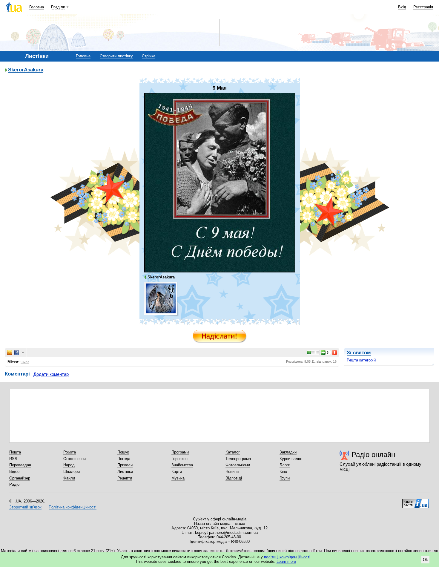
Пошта (15, 452)
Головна (36, 7)
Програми (180, 452)
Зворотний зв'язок (25, 507)
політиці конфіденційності (287, 557)
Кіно (283, 471)
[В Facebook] (16, 352)
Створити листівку (116, 56)
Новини (232, 471)
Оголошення (74, 458)
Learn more (286, 561)
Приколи (125, 465)
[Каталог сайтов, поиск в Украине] (415, 501)
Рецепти (124, 478)
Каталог (232, 452)
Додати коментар (51, 374)
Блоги (285, 465)
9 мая (25, 362)
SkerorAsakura (25, 70)
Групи (285, 478)
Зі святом (359, 352)
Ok (425, 559)
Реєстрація (423, 7)
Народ (69, 465)
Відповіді (233, 478)
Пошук (123, 452)
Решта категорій (361, 360)
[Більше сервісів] (23, 352)
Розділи (58, 7)
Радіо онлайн (373, 454)
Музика (178, 478)
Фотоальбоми (237, 465)
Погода (123, 458)
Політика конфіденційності (72, 507)
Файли (69, 478)
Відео (14, 471)
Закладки (288, 452)
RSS (13, 458)
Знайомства (182, 465)
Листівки (125, 471)
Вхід (402, 7)
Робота (69, 452)
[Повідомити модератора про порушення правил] (335, 352)
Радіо (14, 484)
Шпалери (71, 471)
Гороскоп (179, 458)
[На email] (9, 352)
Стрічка (148, 56)
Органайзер (19, 478)
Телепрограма (238, 458)
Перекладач (20, 465)
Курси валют (291, 458)
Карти (176, 471)
